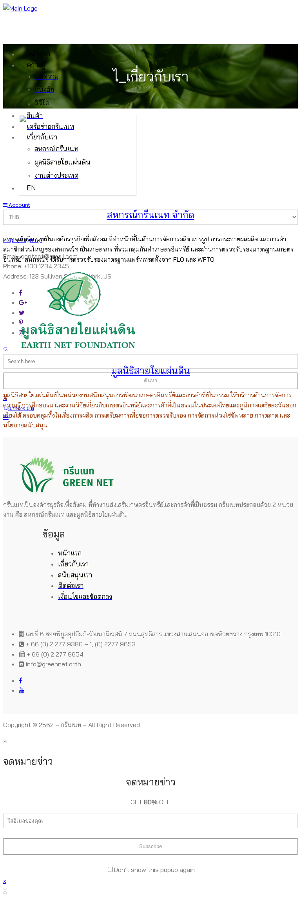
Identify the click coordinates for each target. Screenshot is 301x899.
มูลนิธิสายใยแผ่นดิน (150, 370)
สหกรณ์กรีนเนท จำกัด (150, 215)
